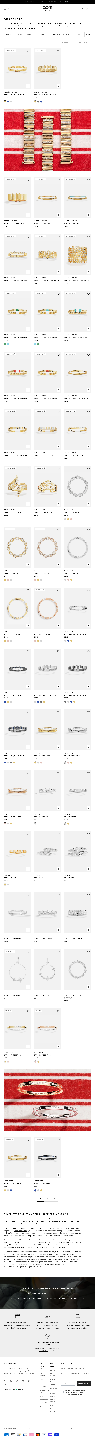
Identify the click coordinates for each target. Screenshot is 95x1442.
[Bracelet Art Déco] (47, 912)
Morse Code (8, 1052)
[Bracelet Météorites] (17, 969)
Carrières (43, 1403)
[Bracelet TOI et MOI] (17, 1028)
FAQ (52, 1405)
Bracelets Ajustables (37, 34)
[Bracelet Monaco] (17, 912)
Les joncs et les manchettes (14, 1252)
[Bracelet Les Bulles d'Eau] (17, 254)
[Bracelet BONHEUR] (17, 1157)
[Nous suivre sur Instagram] (11, 1381)
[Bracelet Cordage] (47, 729)
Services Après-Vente (53, 1399)
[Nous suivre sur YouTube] (23, 1381)
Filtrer (65, 43)
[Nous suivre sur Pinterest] (17, 1381)
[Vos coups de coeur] (86, 8)
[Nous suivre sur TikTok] (29, 1381)
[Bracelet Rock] (47, 790)
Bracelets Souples (61, 34)
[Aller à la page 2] (54, 1198)
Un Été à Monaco (10, 92)
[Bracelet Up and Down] (17, 68)
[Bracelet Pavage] (77, 547)
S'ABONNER (83, 1383)
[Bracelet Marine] (77, 486)
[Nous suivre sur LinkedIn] (5, 1384)
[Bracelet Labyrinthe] (47, 486)
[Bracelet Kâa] (47, 851)
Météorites (8, 993)
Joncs (8, 34)
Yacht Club (68, 509)
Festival (67, 814)
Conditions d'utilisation (68, 1429)
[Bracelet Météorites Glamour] (77, 969)
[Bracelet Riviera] (47, 197)
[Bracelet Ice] (77, 790)
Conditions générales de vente (29, 1429)
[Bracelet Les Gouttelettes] (77, 372)
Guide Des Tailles (52, 1381)
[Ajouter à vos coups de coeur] (28, 51)
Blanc (78, 34)
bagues (69, 1264)
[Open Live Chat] (47, 1316)
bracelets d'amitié (20, 1231)
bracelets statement (22, 1259)
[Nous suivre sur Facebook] (5, 1381)
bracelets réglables (67, 1240)
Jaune (19, 34)
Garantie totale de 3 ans (47, 1)
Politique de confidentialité (50, 1429)
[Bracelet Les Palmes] (17, 486)
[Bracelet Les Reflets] (47, 429)
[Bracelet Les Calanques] (17, 311)
